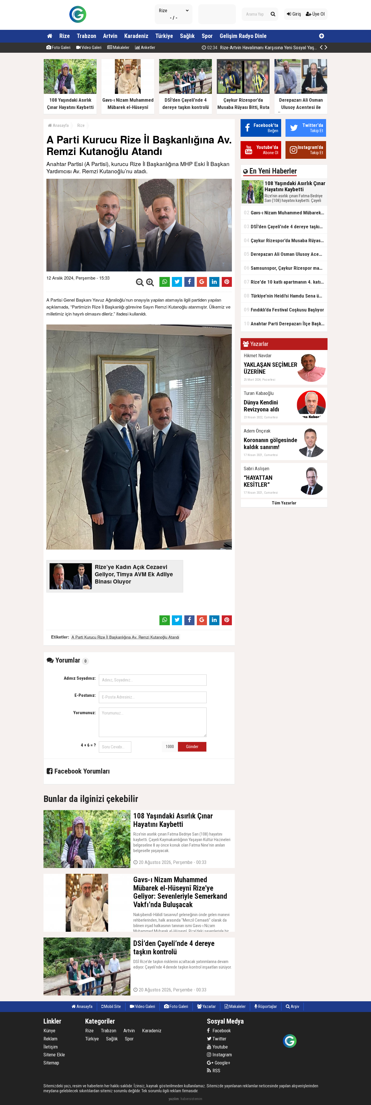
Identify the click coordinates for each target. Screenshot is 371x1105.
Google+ (220, 1063)
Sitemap (51, 1063)
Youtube (219, 1047)
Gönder (192, 746)
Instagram (221, 1054)
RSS (215, 1070)
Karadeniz (136, 35)
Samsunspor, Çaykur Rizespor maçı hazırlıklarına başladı (285, 268)
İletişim (50, 1047)
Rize (64, 35)
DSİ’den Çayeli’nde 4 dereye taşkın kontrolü (285, 226)
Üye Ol (318, 14)
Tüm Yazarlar (284, 503)
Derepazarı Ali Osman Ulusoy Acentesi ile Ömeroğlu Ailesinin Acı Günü (285, 254)
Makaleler (120, 47)
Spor (207, 35)
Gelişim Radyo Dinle (243, 35)
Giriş (296, 14)
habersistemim (191, 1099)
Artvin (110, 35)
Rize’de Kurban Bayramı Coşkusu (279, 47)
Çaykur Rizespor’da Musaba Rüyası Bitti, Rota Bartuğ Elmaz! (285, 240)
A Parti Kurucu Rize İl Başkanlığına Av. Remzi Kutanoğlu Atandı (125, 637)
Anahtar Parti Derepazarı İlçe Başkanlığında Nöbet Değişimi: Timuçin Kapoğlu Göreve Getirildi (285, 323)
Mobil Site (112, 1006)
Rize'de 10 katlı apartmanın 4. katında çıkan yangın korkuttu (285, 281)
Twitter (218, 1039)
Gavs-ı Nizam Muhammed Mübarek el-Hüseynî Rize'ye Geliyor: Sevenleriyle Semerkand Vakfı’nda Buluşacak (285, 212)
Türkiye (164, 35)
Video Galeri (91, 47)
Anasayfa (60, 125)
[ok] (273, 14)
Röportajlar (267, 1006)
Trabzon (86, 35)
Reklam (50, 1039)
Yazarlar (209, 1006)
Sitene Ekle (54, 1054)
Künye (49, 1030)
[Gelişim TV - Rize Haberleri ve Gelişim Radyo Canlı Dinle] (77, 27)
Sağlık (187, 35)
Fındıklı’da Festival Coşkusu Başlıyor (284, 309)
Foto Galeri (60, 47)
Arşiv (294, 1006)
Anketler (147, 47)
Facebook (221, 1030)
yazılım (174, 1099)
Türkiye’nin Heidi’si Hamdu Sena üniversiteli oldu (285, 295)
